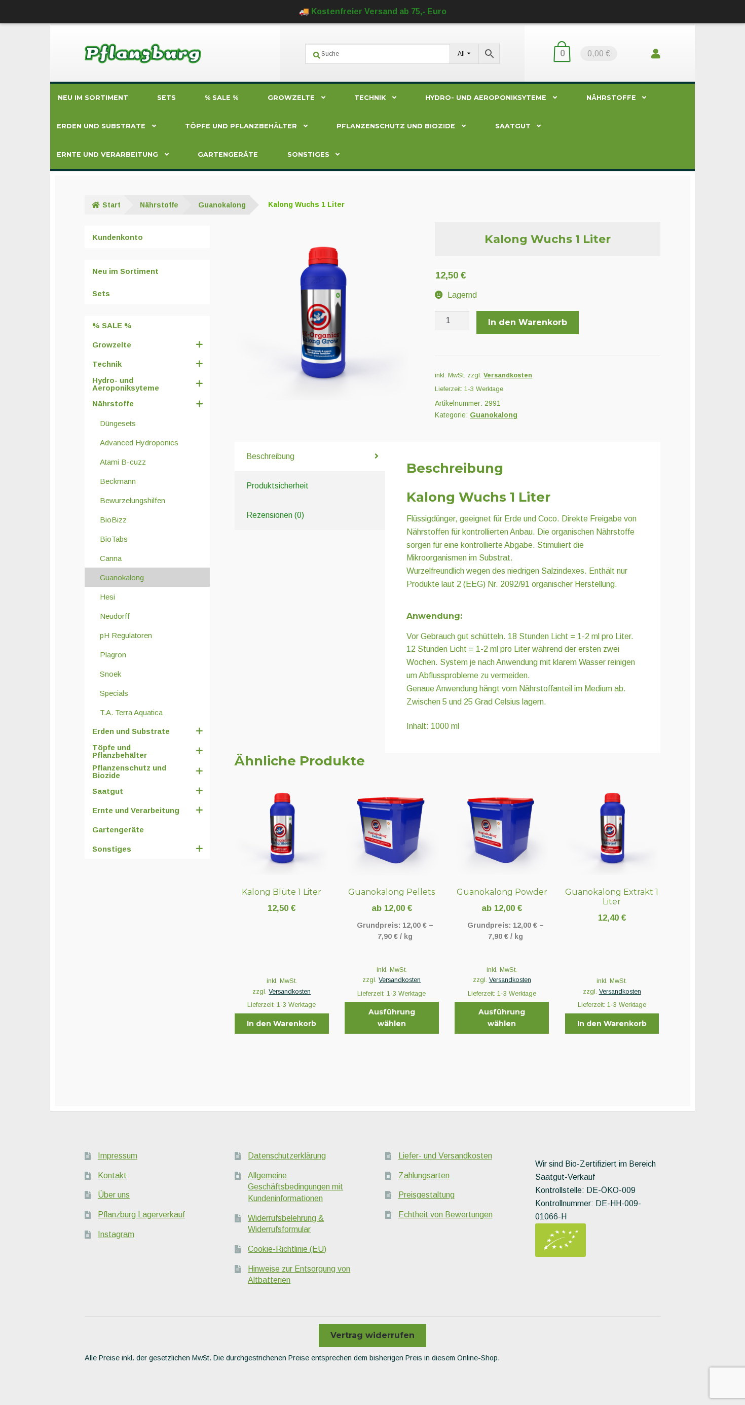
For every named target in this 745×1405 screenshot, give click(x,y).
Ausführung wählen (391, 1017)
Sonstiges (308, 154)
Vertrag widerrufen (372, 1335)
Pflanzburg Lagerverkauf (141, 1214)
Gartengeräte (228, 154)
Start (111, 205)
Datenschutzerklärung (287, 1155)
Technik (370, 97)
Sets (166, 97)
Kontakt (112, 1175)
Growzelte (291, 97)
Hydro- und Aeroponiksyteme (485, 97)
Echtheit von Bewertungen (445, 1214)
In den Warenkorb (527, 322)
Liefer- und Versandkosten (445, 1155)
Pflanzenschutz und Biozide (396, 126)
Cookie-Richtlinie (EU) (287, 1249)
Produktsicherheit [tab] (277, 485)
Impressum (117, 1155)
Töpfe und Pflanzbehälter (241, 126)
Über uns (114, 1194)
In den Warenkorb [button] (281, 1023)
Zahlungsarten (424, 1175)
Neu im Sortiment (93, 97)
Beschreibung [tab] (270, 456)
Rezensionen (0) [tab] (275, 515)
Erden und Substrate (101, 126)
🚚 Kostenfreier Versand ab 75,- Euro (372, 11)
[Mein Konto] (655, 53)
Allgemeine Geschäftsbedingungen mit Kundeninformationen (295, 1187)
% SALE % (221, 97)
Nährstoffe (611, 97)
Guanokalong (222, 205)
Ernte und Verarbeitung (107, 154)
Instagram (116, 1234)
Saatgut (513, 126)
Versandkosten (507, 375)
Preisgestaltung (426, 1194)
